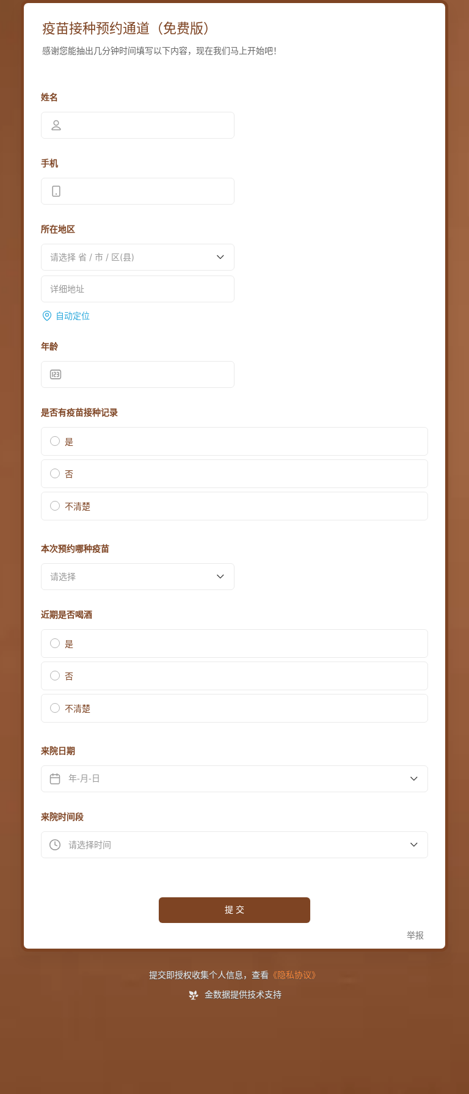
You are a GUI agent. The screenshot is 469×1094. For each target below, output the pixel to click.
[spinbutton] (137, 374)
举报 (415, 935)
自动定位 (73, 316)
